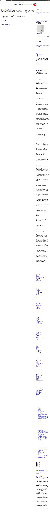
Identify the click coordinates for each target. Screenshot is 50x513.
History (37, 317)
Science (37, 366)
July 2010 (39, 407)
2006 (38, 465)
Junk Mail (37, 333)
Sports (37, 373)
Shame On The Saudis (40, 453)
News (37, 351)
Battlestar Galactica (38, 281)
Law (36, 336)
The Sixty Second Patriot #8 (41, 448)
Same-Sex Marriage (38, 363)
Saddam (37, 362)
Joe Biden (37, 330)
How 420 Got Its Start (40, 420)
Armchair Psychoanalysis (39, 277)
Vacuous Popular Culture (39, 390)
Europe (37, 306)
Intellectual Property (38, 323)
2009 (38, 462)
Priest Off (39, 454)
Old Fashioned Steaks (40, 451)
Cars (37, 294)
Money (37, 347)
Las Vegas (37, 335)
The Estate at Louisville (39, 380)
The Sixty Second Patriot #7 (41, 452)
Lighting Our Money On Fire (39, 338)
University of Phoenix (38, 389)
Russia (37, 361)
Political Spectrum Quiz (39, 33)
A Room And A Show (40, 435)
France (37, 310)
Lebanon (37, 337)
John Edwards (38, 331)
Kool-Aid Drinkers (38, 334)
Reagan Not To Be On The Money (42, 418)
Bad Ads (37, 279)
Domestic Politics (38, 303)
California (37, 290)
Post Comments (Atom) (7, 24)
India (37, 320)
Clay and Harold (40, 421)
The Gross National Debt (39, 41)
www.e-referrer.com (42, 47)
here (47, 481)
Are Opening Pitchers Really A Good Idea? (43, 416)
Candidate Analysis (38, 292)
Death (37, 302)
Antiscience (37, 276)
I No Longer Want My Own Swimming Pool (43, 449)
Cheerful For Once (38, 295)
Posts (38, 9)
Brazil (37, 287)
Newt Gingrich (38, 352)
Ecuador (37, 304)
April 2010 (39, 410)
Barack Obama (38, 280)
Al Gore (37, 275)
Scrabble (37, 367)
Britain (37, 288)
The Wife (37, 381)
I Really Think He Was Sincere (41, 457)
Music (37, 349)
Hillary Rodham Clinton (39, 316)
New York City (38, 350)
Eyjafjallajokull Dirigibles (41, 434)
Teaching (37, 376)
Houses (37, 318)
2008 (38, 463)
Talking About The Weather (39, 374)
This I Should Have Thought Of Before (42, 437)
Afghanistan (37, 274)
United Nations (38, 388)
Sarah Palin (37, 364)
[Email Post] (2, 17)
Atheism (37, 278)
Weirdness (37, 393)
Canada (37, 291)
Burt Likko (41, 54)
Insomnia (37, 322)
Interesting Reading (38, 324)
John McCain (38, 332)
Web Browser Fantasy (40, 440)
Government (6, 17)
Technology (37, 377)
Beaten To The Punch (40, 413)
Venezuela (37, 391)
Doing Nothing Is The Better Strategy (42, 439)
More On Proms (39, 429)
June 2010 (39, 408)
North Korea (37, 353)
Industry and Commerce (39, 321)
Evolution (37, 308)
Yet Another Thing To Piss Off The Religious (43, 431)
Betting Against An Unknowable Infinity (42, 438)
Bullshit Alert (37, 289)
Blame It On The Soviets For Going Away (43, 417)
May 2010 (39, 409)
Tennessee (37, 378)
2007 (38, 464)
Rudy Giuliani (38, 360)
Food (37, 309)
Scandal (37, 365)
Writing (37, 395)
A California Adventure (40, 430)
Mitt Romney (37, 346)
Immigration (37, 319)
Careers (37, 293)
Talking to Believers (38, 375)
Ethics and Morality (38, 305)
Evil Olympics (38, 307)
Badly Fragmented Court (41, 411)
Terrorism (37, 379)
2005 (38, 466)
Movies (37, 348)
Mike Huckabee (38, 345)
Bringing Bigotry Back (40, 450)
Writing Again (39, 412)
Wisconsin (37, 394)
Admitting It (39, 419)
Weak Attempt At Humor (39, 392)
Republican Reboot (38, 359)
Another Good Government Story (6, 9)
